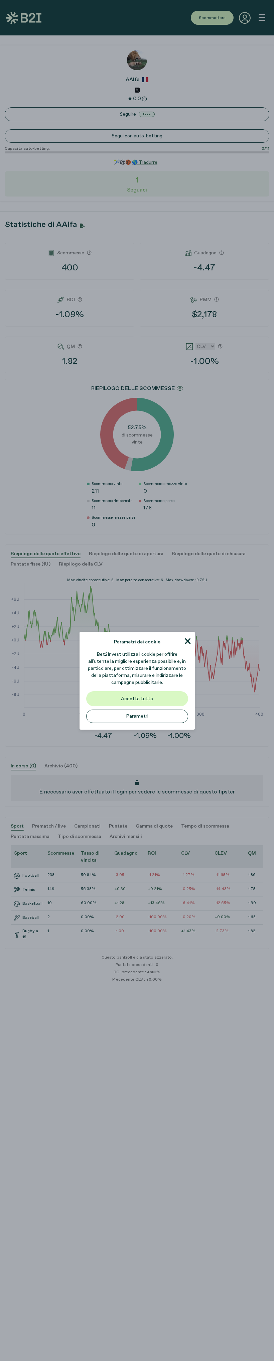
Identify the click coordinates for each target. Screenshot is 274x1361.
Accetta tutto (137, 699)
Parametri (137, 716)
